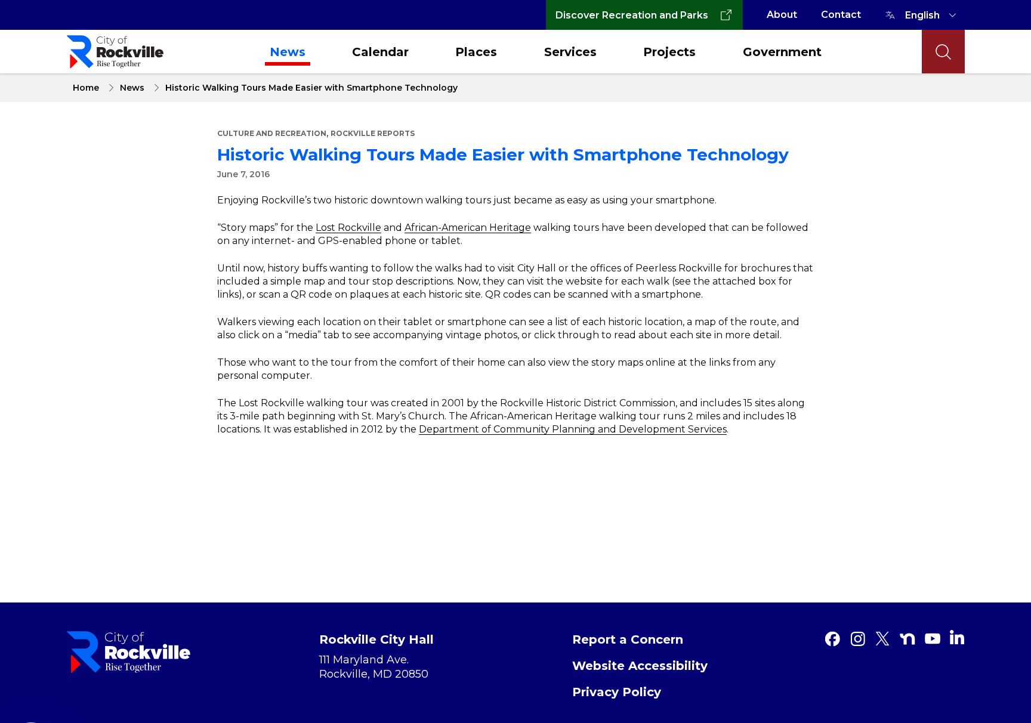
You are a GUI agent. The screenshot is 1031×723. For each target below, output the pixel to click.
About (782, 14)
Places (476, 52)
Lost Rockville (348, 227)
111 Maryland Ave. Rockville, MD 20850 (373, 667)
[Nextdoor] (907, 639)
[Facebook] (832, 639)
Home (86, 87)
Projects (669, 52)
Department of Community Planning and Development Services (573, 429)
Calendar (380, 52)
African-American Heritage (468, 227)
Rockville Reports (373, 133)
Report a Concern (627, 639)
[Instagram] (857, 639)
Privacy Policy (616, 692)
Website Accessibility (640, 666)
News (287, 52)
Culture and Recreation (271, 133)
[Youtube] (932, 639)
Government (782, 52)
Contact (841, 14)
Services (570, 52)
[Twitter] (882, 639)
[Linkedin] (957, 637)
